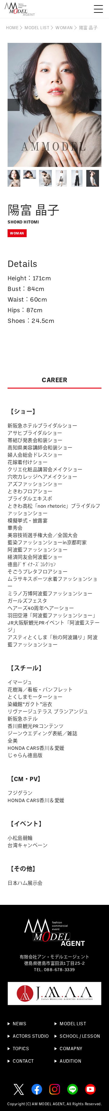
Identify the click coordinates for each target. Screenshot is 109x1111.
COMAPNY (71, 1048)
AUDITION (70, 1061)
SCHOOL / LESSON (80, 1036)
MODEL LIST (37, 27)
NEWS (19, 1023)
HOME (12, 27)
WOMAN (64, 27)
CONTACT (23, 1061)
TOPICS (21, 1048)
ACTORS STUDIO (31, 1036)
